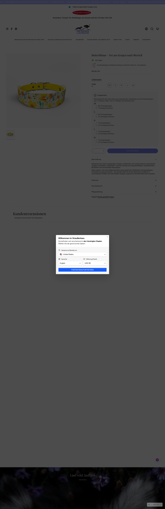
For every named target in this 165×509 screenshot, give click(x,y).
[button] (155, 505)
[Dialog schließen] (107, 236)
